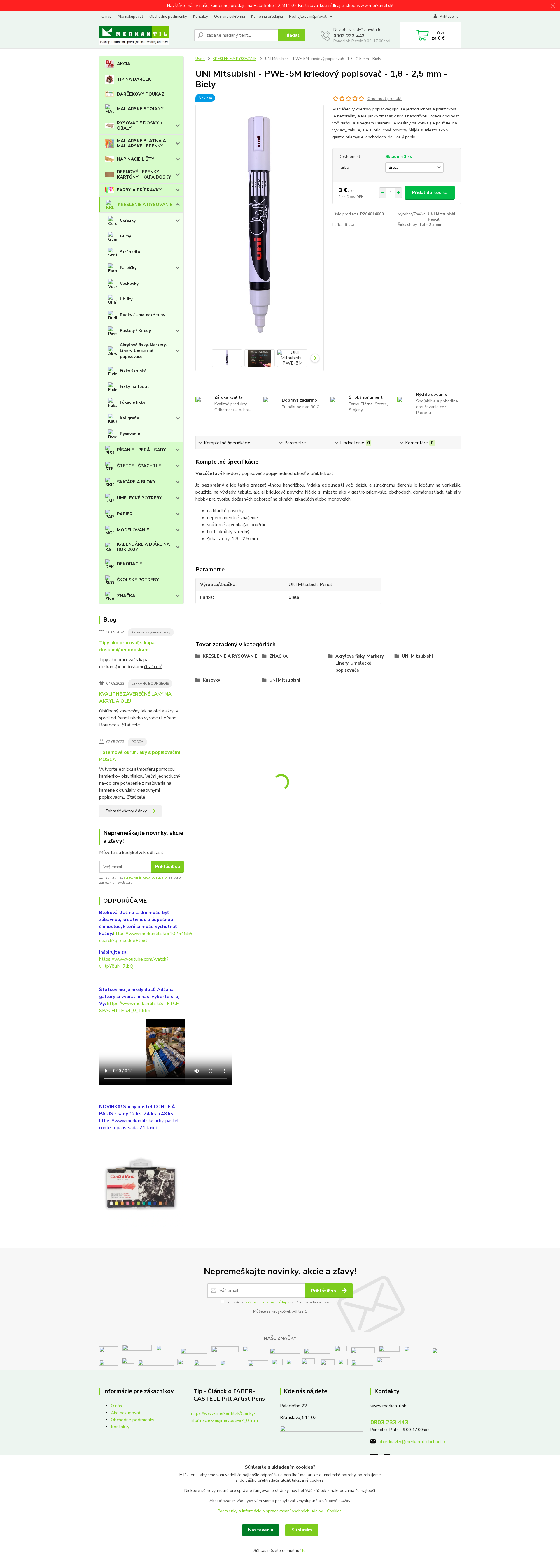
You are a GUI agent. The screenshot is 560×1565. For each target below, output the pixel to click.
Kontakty (200, 16)
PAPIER (124, 514)
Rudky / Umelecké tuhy (142, 315)
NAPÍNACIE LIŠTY (135, 159)
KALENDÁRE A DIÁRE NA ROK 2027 (143, 546)
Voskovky (129, 283)
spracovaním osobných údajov (146, 877)
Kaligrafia (129, 418)
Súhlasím (301, 1530)
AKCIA (123, 64)
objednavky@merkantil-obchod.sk (412, 1442)
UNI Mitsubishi (417, 656)
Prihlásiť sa (167, 866)
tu (304, 1550)
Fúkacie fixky (132, 402)
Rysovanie (130, 433)
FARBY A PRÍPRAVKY (139, 190)
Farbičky (128, 267)
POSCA (138, 742)
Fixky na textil (134, 386)
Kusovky (211, 680)
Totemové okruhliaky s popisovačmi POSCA (139, 756)
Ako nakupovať (130, 16)
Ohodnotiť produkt (385, 98)
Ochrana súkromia (229, 16)
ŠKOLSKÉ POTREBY (138, 580)
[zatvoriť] (552, 6)
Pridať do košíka (430, 192)
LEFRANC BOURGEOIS (150, 683)
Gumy (125, 236)
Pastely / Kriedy (135, 330)
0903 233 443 (349, 36)
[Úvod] (144, 35)
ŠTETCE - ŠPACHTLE (139, 466)
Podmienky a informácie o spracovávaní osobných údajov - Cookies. (280, 1511)
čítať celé (153, 667)
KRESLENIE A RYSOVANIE (145, 204)
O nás (106, 16)
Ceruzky (128, 220)
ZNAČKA (126, 596)
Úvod (200, 58)
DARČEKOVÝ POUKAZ (140, 94)
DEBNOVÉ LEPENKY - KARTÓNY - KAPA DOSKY (144, 174)
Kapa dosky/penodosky (151, 632)
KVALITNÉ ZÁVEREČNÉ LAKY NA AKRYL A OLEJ (135, 697)
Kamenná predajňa (267, 16)
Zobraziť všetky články (126, 811)
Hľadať (291, 35)
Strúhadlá (130, 252)
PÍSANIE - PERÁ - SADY (141, 450)
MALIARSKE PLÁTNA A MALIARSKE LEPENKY (141, 143)
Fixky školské (133, 371)
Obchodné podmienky (168, 16)
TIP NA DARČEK (134, 79)
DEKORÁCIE (129, 564)
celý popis (405, 137)
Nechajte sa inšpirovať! (308, 16)
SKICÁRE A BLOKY (136, 482)
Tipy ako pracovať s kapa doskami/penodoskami (127, 646)
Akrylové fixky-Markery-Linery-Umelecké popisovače (143, 350)
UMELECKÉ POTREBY (139, 498)
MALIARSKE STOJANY (140, 109)
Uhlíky (126, 299)
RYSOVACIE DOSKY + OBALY (139, 125)
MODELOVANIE (133, 530)
